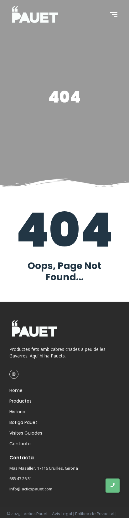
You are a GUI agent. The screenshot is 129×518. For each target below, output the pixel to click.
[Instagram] (13, 374)
